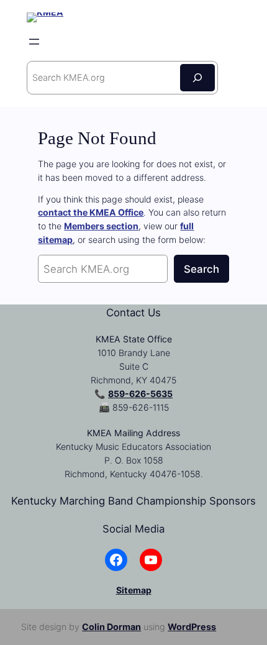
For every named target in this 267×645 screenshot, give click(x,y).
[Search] (197, 77)
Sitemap (134, 590)
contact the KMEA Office (90, 212)
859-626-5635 (140, 393)
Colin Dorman (111, 626)
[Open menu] (34, 41)
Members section (101, 226)
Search (201, 269)
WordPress (192, 626)
